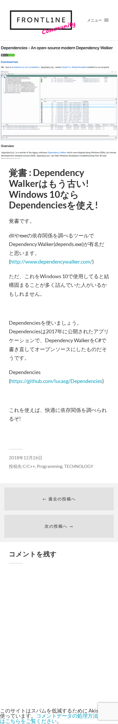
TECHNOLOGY (78, 466)
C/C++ (29, 466)
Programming (49, 466)
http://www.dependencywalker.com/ (51, 261)
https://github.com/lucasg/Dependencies (56, 381)
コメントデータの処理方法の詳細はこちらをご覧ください (56, 718)
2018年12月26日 (25, 457)
